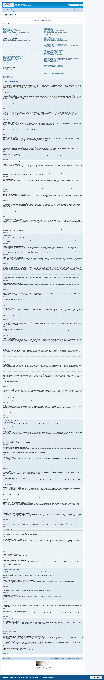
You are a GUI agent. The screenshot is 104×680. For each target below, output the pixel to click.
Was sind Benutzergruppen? (48, 29)
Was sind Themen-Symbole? (8, 77)
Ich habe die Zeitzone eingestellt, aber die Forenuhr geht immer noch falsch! (16, 42)
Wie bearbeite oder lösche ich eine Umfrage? (10, 57)
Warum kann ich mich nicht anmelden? (9, 31)
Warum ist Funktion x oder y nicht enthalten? (51, 71)
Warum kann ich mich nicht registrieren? (9, 29)
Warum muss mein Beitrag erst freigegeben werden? (12, 63)
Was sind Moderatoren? (48, 28)
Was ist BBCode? (6, 68)
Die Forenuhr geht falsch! (7, 41)
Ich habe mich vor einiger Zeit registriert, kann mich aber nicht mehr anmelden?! (16, 32)
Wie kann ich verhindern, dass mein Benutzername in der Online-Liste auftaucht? (16, 40)
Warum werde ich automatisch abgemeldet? (10, 34)
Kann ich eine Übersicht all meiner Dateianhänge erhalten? (53, 66)
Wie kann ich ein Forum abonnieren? (50, 60)
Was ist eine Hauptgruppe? (48, 33)
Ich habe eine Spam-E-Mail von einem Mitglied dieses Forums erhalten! (56, 40)
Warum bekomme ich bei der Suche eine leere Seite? (53, 52)
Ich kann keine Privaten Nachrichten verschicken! (52, 38)
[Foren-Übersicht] (8, 4)
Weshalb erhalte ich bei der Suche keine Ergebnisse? (53, 51)
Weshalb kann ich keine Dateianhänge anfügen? (11, 59)
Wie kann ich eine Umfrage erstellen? (9, 55)
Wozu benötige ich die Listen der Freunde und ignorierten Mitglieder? (55, 44)
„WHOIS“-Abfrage (8, 638)
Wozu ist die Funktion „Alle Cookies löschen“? (10, 35)
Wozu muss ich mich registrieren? (8, 27)
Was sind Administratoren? (48, 27)
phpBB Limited (71, 196)
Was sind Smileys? (6, 70)
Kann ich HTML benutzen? (7, 69)
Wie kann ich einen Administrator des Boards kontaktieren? (54, 73)
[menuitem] (10, 9)
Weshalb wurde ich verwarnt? (8, 60)
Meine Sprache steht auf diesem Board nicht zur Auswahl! (12, 43)
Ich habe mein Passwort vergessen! (9, 33)
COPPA (65, 112)
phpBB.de (80, 196)
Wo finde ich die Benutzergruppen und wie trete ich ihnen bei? (54, 30)
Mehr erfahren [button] (51, 677)
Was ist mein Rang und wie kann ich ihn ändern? (11, 47)
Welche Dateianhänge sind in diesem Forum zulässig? (53, 65)
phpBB (39, 667)
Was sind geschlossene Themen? (8, 76)
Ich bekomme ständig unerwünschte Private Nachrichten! (53, 39)
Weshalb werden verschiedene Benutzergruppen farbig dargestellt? (55, 32)
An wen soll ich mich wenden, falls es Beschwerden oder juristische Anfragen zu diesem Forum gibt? (61, 72)
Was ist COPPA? (5, 28)
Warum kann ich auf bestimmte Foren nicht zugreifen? (12, 58)
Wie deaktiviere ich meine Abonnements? (51, 61)
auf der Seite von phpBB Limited (38, 623)
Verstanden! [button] (96, 677)
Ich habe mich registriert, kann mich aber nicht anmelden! (12, 30)
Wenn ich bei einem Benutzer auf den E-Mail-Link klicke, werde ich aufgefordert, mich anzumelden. (19, 48)
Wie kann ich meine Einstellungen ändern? (10, 39)
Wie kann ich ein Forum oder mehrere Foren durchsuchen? (54, 50)
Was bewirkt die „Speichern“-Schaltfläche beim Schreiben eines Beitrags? (15, 62)
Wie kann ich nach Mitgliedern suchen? (50, 53)
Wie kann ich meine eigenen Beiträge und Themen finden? (53, 54)
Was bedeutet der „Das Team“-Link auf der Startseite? (53, 34)
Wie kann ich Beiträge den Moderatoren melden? (11, 61)
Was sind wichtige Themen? (7, 75)
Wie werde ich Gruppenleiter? (49, 31)
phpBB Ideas (57, 630)
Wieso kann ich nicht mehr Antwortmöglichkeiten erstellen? (13, 56)
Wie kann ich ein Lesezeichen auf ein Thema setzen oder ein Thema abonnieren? (57, 59)
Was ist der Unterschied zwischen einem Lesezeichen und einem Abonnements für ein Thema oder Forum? (62, 58)
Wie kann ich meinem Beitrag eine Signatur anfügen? (12, 54)
